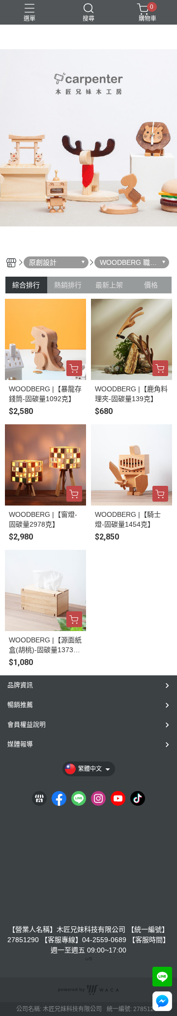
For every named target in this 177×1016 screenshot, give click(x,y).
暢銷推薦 (20, 704)
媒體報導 (20, 744)
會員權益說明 (26, 724)
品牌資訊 (20, 685)
